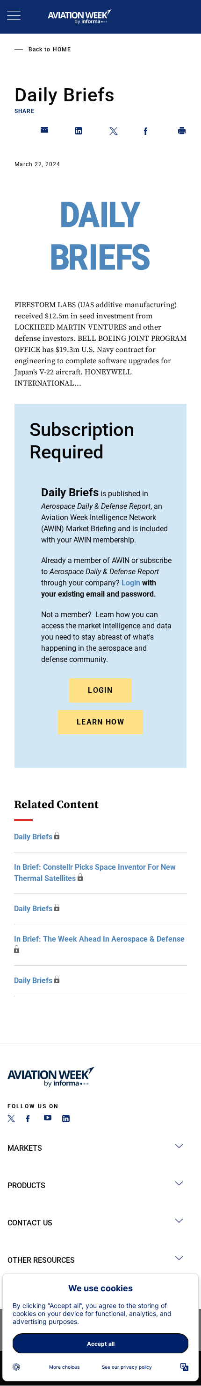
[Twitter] (11, 1119)
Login (100, 690)
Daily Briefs (33, 836)
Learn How (100, 722)
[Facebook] (29, 1119)
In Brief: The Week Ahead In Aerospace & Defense (99, 939)
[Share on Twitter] (113, 132)
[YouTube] (47, 1119)
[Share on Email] (45, 132)
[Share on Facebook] (148, 132)
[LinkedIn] (66, 1119)
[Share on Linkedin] (79, 132)
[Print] (182, 132)
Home (62, 49)
